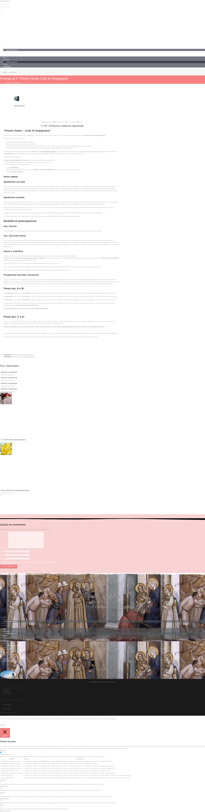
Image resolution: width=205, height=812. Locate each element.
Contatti (6, 52)
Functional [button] (3, 780)
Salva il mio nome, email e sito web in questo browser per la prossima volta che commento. (29, 562)
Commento (4, 548)
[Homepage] (102, 595)
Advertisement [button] (4, 798)
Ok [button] (1, 725)
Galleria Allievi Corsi (11, 50)
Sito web (2, 559)
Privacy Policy (111, 719)
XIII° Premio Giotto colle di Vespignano (13, 439)
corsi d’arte (8, 47)
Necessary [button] (3, 750)
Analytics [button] (2, 792)
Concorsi (13, 72)
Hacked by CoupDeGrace (9, 372)
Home (5, 45)
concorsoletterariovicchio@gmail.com (90, 151)
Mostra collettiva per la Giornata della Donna (15, 490)
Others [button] (2, 805)
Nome (2, 551)
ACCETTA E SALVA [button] (5, 811)
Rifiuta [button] (4, 725)
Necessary (5, 752)
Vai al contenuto (5, 1)
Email (2, 555)
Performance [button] (4, 786)
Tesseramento (9, 54)
